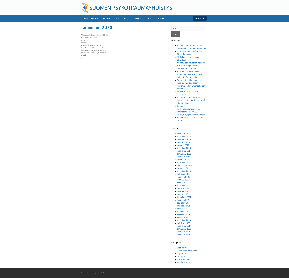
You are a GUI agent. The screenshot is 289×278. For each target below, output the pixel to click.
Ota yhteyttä (136, 18)
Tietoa (93, 18)
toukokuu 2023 (184, 171)
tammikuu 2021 (184, 211)
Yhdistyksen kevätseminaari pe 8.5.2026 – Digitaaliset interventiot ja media (191, 66)
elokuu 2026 (182, 133)
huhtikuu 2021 (183, 206)
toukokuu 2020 (184, 220)
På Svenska (159, 18)
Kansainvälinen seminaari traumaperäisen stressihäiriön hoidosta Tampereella (190, 74)
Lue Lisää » (84, 59)
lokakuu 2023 (183, 168)
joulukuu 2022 (183, 177)
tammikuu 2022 (184, 197)
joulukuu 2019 (183, 232)
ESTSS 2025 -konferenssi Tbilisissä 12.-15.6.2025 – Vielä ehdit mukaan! (191, 100)
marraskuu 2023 (184, 165)
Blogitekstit (182, 248)
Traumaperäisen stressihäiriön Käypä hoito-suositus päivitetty (94, 37)
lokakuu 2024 (183, 160)
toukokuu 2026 (184, 136)
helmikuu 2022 (183, 194)
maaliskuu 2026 (184, 139)
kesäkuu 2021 (183, 200)
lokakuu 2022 (183, 180)
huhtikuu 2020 (183, 223)
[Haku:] (188, 28)
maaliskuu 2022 (184, 191)
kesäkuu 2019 (183, 235)
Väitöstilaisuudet (184, 262)
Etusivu (84, 18)
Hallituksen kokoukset (187, 251)
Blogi (126, 18)
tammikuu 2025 (184, 154)
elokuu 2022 (182, 183)
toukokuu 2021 (183, 203)
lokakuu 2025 (183, 145)
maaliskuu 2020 (184, 226)
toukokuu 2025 (184, 148)
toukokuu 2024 (184, 162)
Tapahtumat (106, 18)
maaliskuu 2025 (184, 151)
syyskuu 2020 (183, 214)
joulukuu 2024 (183, 157)
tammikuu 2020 (184, 229)
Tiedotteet (182, 256)
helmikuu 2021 (183, 209)
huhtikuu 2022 (183, 188)
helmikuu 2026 (184, 142)
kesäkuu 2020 (183, 217)
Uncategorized (183, 259)
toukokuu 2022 (184, 185)
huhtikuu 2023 (183, 174)
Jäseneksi (117, 18)
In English (148, 18)
